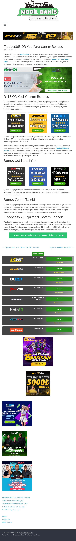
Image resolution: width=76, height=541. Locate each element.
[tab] (38, 260)
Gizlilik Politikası (7, 522)
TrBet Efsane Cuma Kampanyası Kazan (14, 504)
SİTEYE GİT (59, 258)
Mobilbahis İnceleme (59, 272)
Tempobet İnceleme (59, 302)
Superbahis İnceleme (59, 323)
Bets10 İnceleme (59, 312)
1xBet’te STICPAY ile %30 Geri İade (13, 507)
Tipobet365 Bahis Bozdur (62, 247)
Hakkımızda (6, 519)
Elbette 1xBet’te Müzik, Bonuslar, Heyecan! (16, 498)
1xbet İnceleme (59, 282)
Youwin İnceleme (59, 292)
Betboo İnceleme (59, 333)
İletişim (4, 516)
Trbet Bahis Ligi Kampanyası (11, 510)
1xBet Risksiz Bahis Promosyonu (12, 501)
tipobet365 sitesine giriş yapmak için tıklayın (38, 235)
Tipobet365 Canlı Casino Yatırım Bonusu (20, 247)
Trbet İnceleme (59, 262)
